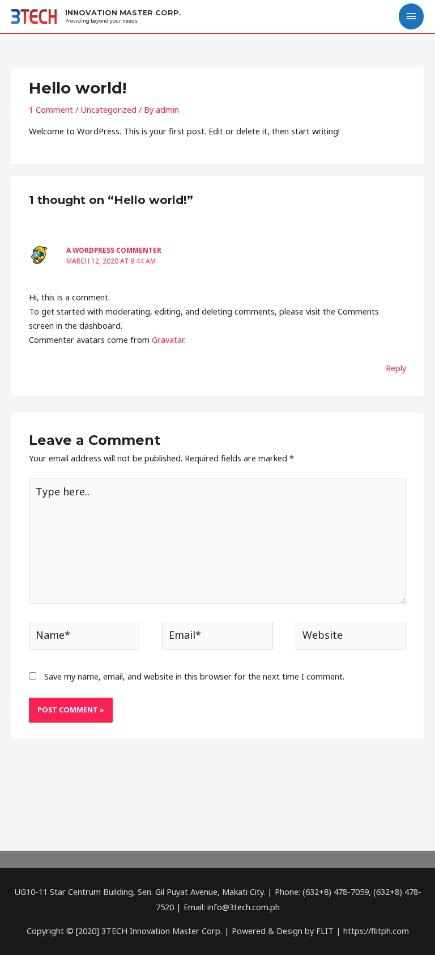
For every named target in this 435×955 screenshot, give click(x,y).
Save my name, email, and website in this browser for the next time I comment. (194, 676)
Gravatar (168, 339)
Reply (396, 367)
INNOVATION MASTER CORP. (123, 13)
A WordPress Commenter (113, 249)
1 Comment (51, 109)
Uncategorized (108, 109)
